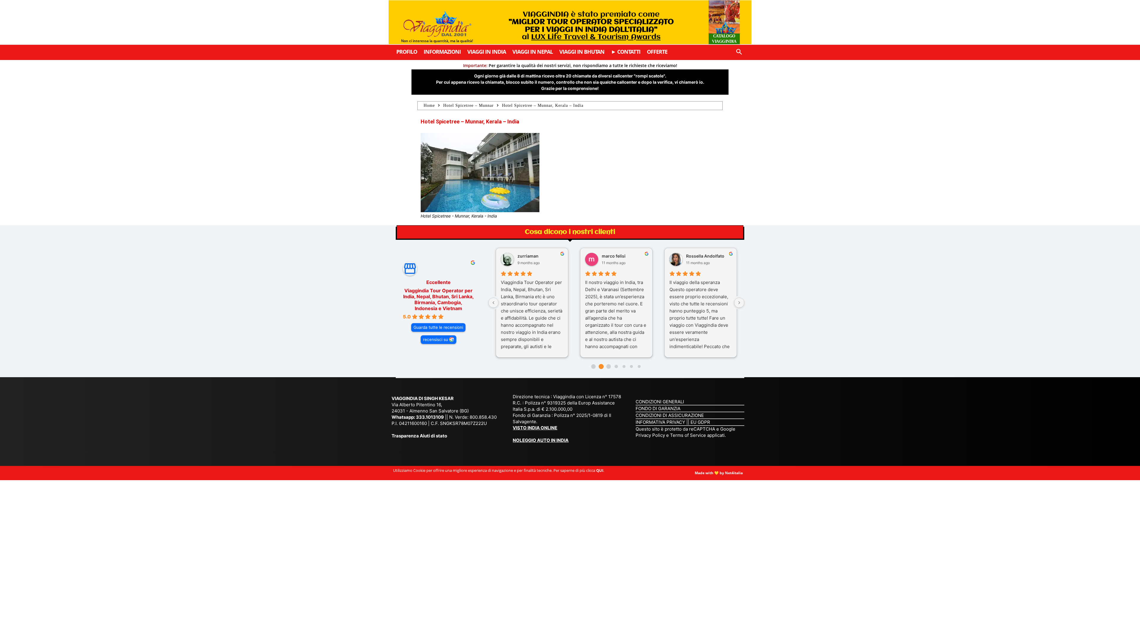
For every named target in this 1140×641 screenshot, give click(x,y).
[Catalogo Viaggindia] (724, 22)
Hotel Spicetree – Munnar (468, 105)
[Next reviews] (739, 303)
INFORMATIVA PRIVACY (660, 422)
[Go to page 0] (593, 366)
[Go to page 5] (631, 366)
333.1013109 (430, 417)
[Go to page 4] (623, 366)
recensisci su (435, 339)
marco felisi (614, 255)
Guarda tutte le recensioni (438, 327)
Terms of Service (688, 435)
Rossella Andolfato (705, 255)
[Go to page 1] (601, 366)
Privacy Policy (651, 435)
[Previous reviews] (493, 303)
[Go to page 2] (609, 366)
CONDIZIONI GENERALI (660, 401)
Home (429, 105)
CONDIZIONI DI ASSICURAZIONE (670, 415)
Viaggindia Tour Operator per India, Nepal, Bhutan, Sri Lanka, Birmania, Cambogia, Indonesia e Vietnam (438, 299)
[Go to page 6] (639, 366)
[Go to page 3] (616, 366)
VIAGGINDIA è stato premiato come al (591, 26)
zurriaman (528, 255)
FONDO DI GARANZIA (658, 408)
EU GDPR (700, 422)
